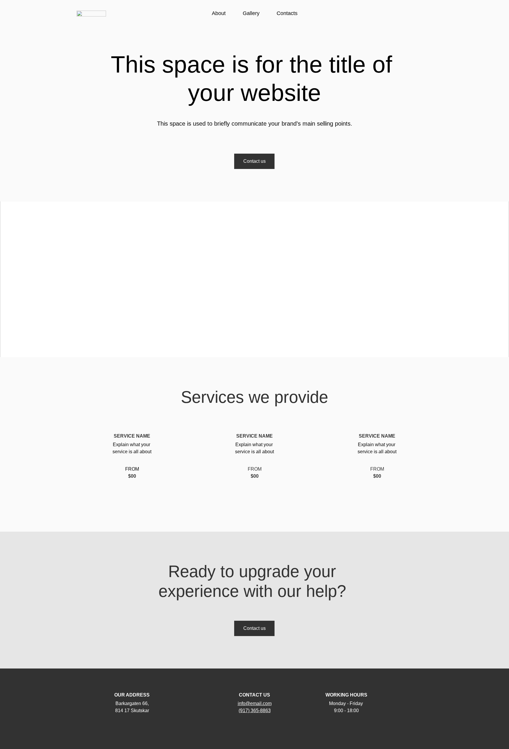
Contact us (254, 161)
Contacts (287, 13)
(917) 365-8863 (255, 710)
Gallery (251, 13)
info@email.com (255, 703)
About (219, 13)
